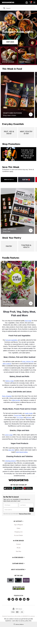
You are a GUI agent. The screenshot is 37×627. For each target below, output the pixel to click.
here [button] (30, 620)
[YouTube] (24, 599)
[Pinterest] (16, 599)
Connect (18, 544)
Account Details (18, 535)
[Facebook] (9, 599)
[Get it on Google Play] (18, 488)
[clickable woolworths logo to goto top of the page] (18, 480)
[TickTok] (28, 599)
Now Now (18, 551)
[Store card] (10, 580)
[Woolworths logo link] (8, 2)
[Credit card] (18, 580)
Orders (18, 528)
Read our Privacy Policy (25, 513)
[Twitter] (12, 599)
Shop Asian (10, 42)
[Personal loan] (26, 580)
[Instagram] (20, 599)
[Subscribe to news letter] (31, 510)
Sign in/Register (18, 524)
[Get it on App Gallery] (28, 488)
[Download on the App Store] (8, 488)
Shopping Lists (18, 532)
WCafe (18, 547)
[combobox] (20, 8)
